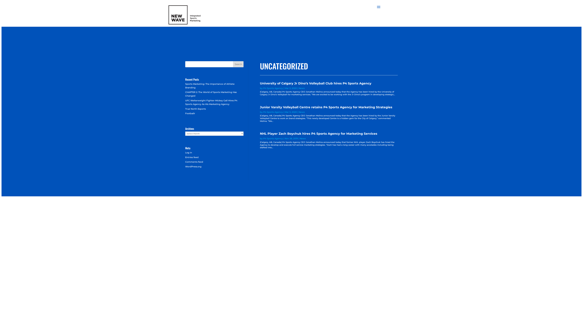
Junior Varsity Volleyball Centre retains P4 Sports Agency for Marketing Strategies (326, 107)
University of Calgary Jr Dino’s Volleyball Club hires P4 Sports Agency (315, 83)
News (302, 88)
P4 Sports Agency (273, 88)
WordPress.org (193, 166)
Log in (188, 152)
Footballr (190, 113)
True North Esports (195, 109)
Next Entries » (390, 159)
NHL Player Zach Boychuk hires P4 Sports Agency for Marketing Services (318, 133)
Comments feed (194, 162)
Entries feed (192, 157)
